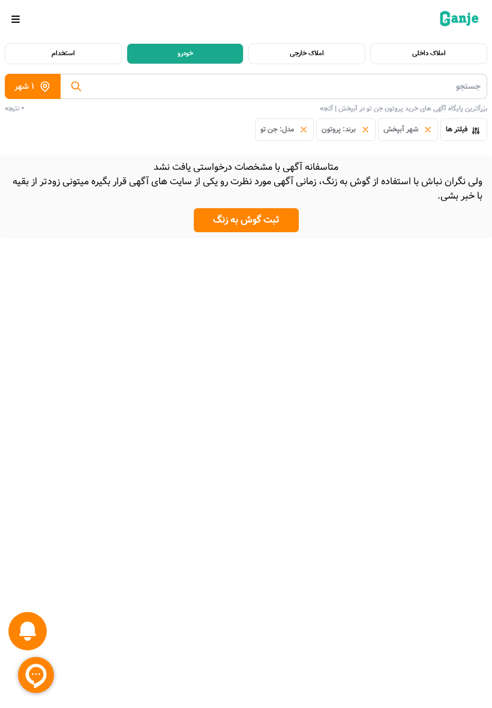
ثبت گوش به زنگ (246, 219)
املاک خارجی (307, 53)
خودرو (185, 53)
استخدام (63, 53)
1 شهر (24, 86)
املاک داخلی (429, 53)
